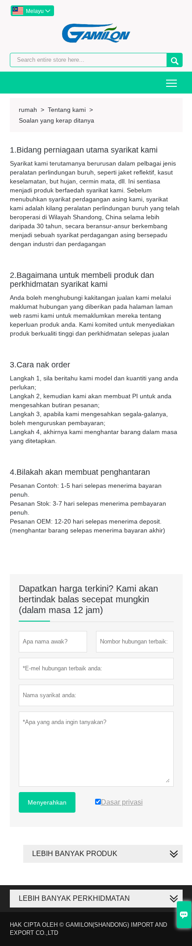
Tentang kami (67, 109)
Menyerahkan (47, 802)
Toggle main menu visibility (171, 82)
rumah (28, 109)
